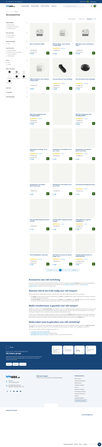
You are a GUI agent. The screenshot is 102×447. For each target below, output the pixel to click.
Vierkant (9, 64)
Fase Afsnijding (10, 37)
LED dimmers (85, 284)
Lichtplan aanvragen (79, 385)
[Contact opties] (99, 444)
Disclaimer (85, 444)
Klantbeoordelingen (79, 398)
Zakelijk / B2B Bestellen (80, 380)
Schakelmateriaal (10, 55)
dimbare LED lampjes (69, 284)
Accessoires (53, 6)
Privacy (80, 444)
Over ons (77, 387)
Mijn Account (78, 378)
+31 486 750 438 (10, 1)
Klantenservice (93, 1)
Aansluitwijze (10, 22)
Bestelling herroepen (81, 400)
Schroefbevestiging (11, 28)
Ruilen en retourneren (80, 393)
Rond (8, 62)
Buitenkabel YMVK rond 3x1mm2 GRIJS (40, 334)
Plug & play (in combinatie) (12, 26)
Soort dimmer (10, 48)
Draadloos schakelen (11, 50)
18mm (8, 43)
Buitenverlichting (35, 6)
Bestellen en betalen (79, 389)
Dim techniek (10, 33)
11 (69, 270)
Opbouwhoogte (10, 41)
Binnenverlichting (25, 6)
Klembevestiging (10, 25)
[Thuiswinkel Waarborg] (16, 439)
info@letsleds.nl (19, 1)
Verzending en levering (80, 391)
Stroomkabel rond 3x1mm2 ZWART (39, 333)
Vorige (50, 270)
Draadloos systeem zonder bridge (14, 52)
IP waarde (9, 92)
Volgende (74, 270)
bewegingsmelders (33, 286)
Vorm (7, 60)
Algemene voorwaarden (68, 444)
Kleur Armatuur (10, 69)
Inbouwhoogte (10, 96)
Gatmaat (8, 88)
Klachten (77, 395)
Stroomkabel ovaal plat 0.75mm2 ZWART (40, 331)
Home (7, 11)
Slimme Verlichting (45, 6)
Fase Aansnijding (10, 35)
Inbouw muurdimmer (11, 54)
